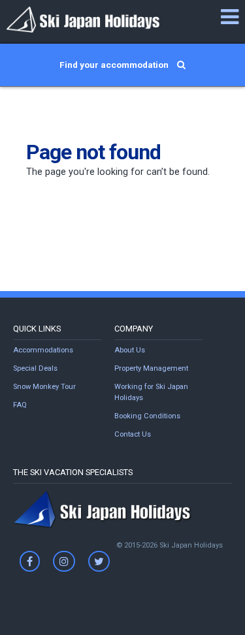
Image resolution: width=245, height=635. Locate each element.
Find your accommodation (115, 64)
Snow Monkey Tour (44, 386)
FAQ (20, 405)
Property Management (151, 368)
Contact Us (132, 434)
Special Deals (35, 368)
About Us (129, 350)
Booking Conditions (147, 416)
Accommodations (43, 350)
